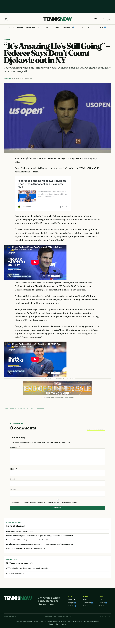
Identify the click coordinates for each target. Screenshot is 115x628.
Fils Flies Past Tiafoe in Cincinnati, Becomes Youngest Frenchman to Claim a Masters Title (40, 544)
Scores (20, 27)
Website (13, 489)
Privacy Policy (54, 624)
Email (13, 479)
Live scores (87, 603)
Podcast (81, 27)
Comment (15, 447)
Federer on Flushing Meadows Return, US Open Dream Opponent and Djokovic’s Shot (39, 536)
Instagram (71, 603)
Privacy (102, 616)
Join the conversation (96, 429)
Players (48, 27)
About (101, 599)
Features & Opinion (34, 27)
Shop (102, 27)
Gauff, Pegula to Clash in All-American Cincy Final (25, 548)
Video (57, 27)
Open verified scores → (15, 573)
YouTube (71, 599)
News (11, 27)
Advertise (102, 603)
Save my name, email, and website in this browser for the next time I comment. (44, 502)
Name (13, 469)
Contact (101, 606)
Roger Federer (37, 409)
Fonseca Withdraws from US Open (19, 531)
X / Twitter (71, 606)
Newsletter (99, 18)
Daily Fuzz (92, 27)
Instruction (68, 27)
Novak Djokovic (22, 409)
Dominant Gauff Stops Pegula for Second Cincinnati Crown (29, 540)
